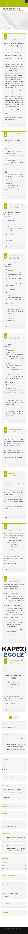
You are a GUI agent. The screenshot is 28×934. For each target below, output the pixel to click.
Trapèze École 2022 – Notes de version (18, 133)
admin (11, 38)
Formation (12, 529)
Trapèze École (16, 39)
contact (21, 499)
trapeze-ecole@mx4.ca (18, 496)
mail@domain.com (10, 1)
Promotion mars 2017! (14, 473)
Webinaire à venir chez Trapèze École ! (18, 660)
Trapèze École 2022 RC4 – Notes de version (17, 749)
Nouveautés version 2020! (15, 429)
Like (6, 125)
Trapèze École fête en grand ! (16, 578)
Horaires (12, 39)
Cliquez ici (6, 506)
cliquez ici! (17, 549)
